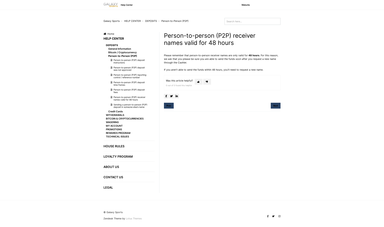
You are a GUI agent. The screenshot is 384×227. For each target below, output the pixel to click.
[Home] (111, 5)
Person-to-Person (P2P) (175, 20)
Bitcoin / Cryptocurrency (122, 52)
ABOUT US (111, 167)
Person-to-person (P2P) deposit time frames (129, 83)
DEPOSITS (151, 20)
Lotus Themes (134, 218)
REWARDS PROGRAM (118, 132)
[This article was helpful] (198, 82)
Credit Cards (115, 111)
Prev (168, 105)
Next (275, 105)
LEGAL (108, 187)
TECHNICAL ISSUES (117, 136)
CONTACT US (113, 177)
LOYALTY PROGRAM (118, 156)
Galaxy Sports (112, 20)
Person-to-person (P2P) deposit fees (129, 90)
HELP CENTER (132, 20)
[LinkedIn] (176, 96)
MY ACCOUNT (114, 125)
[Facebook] (166, 96)
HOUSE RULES (114, 146)
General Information (119, 48)
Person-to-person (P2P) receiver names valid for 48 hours (129, 98)
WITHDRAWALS (115, 114)
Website (246, 5)
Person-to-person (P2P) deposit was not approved (129, 68)
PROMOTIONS (114, 129)
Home (110, 33)
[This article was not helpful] (207, 82)
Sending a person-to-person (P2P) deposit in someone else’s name (130, 105)
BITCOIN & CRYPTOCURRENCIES (125, 118)
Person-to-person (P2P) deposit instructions (129, 61)
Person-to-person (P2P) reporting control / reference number (130, 76)
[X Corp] (171, 96)
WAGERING (112, 122)
